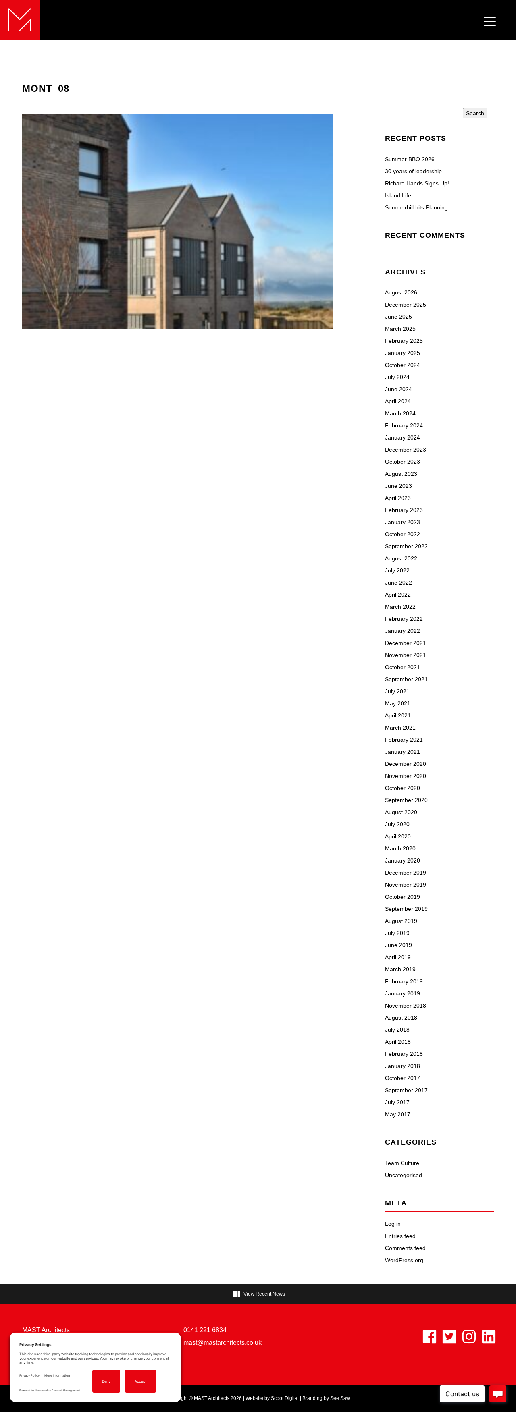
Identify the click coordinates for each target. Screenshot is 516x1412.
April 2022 (398, 594)
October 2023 (402, 461)
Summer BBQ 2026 (410, 159)
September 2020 (406, 800)
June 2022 (398, 582)
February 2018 (404, 1054)
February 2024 (404, 425)
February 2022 (404, 619)
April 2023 (398, 498)
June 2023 (398, 486)
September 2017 (406, 1090)
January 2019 (402, 993)
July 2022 (397, 570)
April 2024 (398, 401)
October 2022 (402, 534)
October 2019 (402, 897)
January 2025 (402, 353)
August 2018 (401, 1017)
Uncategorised (403, 1175)
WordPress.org (404, 1260)
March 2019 (400, 969)
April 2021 (398, 715)
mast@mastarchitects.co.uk (222, 1342)
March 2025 (400, 329)
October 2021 (402, 667)
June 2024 (398, 389)
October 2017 (402, 1078)
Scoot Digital (285, 1398)
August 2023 (401, 474)
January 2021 (402, 752)
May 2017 (397, 1114)
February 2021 (404, 739)
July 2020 (397, 824)
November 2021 (405, 655)
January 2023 (402, 522)
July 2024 (397, 377)
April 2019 (398, 957)
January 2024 (402, 437)
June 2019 (398, 945)
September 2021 (406, 679)
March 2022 (400, 606)
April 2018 (398, 1042)
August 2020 (401, 812)
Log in (393, 1224)
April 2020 (398, 836)
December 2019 (405, 872)
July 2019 (397, 933)
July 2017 (397, 1102)
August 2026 (401, 292)
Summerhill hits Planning (416, 207)
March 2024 (400, 413)
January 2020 (402, 860)
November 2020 (405, 776)
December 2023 (405, 449)
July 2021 (397, 691)
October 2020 (402, 788)
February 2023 (404, 510)
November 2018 (405, 1005)
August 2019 (401, 921)
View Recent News (258, 1294)
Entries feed (400, 1236)
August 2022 (401, 558)
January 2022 (402, 631)
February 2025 (404, 341)
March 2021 (400, 727)
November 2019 (405, 884)
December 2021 (405, 643)
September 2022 (406, 546)
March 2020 (400, 848)
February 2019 (404, 981)
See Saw (340, 1398)
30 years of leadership (413, 171)
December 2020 (405, 764)
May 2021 (397, 703)
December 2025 (405, 304)
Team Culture (402, 1163)
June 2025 (398, 316)
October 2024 (402, 365)
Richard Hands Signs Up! (417, 183)
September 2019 (406, 909)
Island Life (398, 195)
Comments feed (405, 1248)
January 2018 (402, 1066)
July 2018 (397, 1029)
